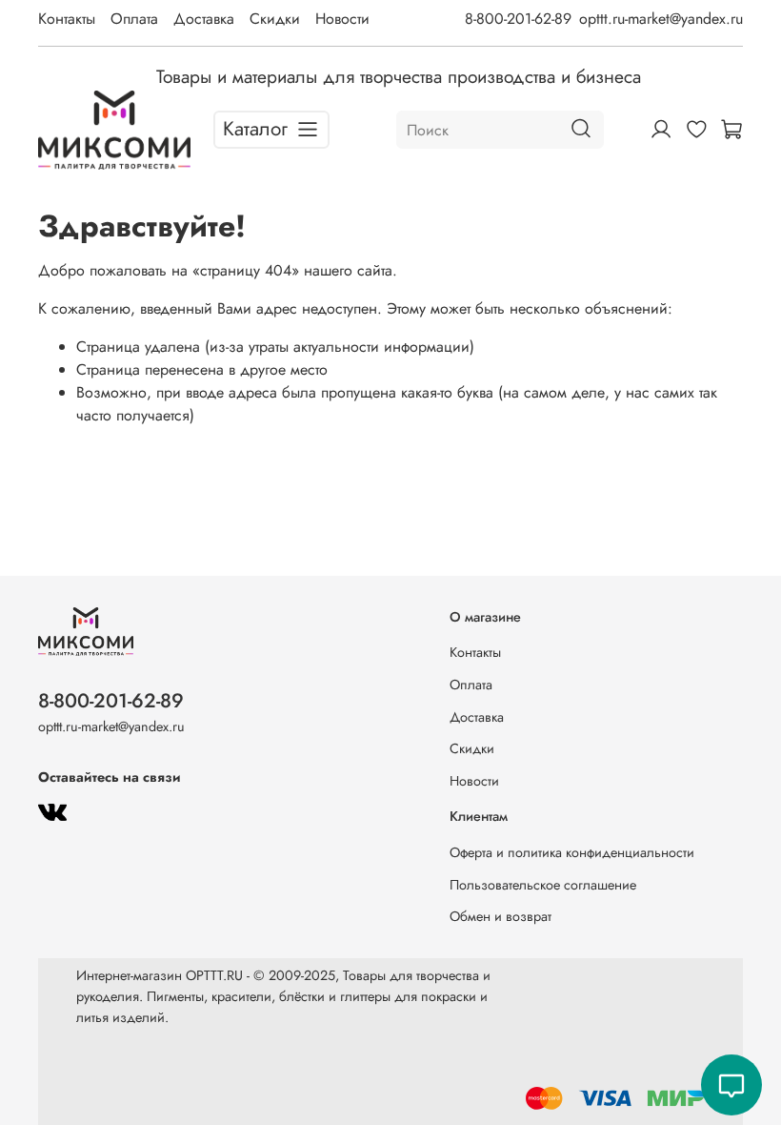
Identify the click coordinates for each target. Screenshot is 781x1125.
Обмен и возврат (500, 916)
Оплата (134, 19)
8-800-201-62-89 (518, 19)
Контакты (66, 19)
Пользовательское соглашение (543, 884)
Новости (342, 19)
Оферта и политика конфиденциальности (572, 852)
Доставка (203, 19)
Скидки (275, 19)
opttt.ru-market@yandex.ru (661, 19)
